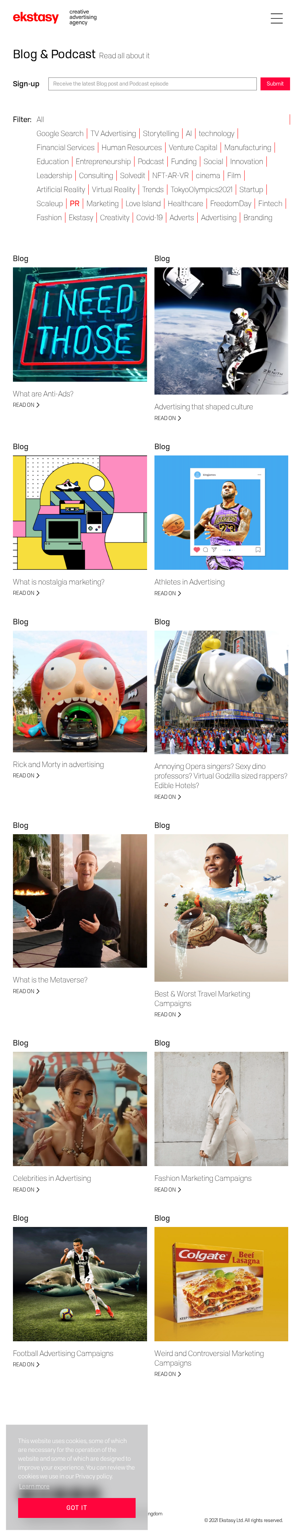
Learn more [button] (34, 1486)
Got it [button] (77, 1507)
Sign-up (26, 83)
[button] (276, 17)
